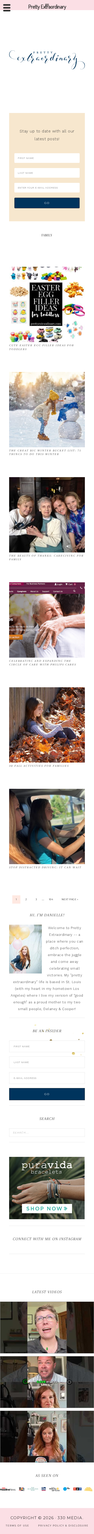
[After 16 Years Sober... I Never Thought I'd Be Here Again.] (47, 1327)
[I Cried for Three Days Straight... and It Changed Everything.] (47, 1382)
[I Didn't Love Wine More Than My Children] (47, 1437)
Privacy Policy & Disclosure (63, 1525)
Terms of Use (17, 1525)
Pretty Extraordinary (47, 60)
